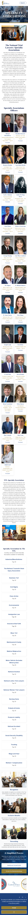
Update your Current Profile (14, 865)
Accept (14, 907)
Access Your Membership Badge (14, 871)
